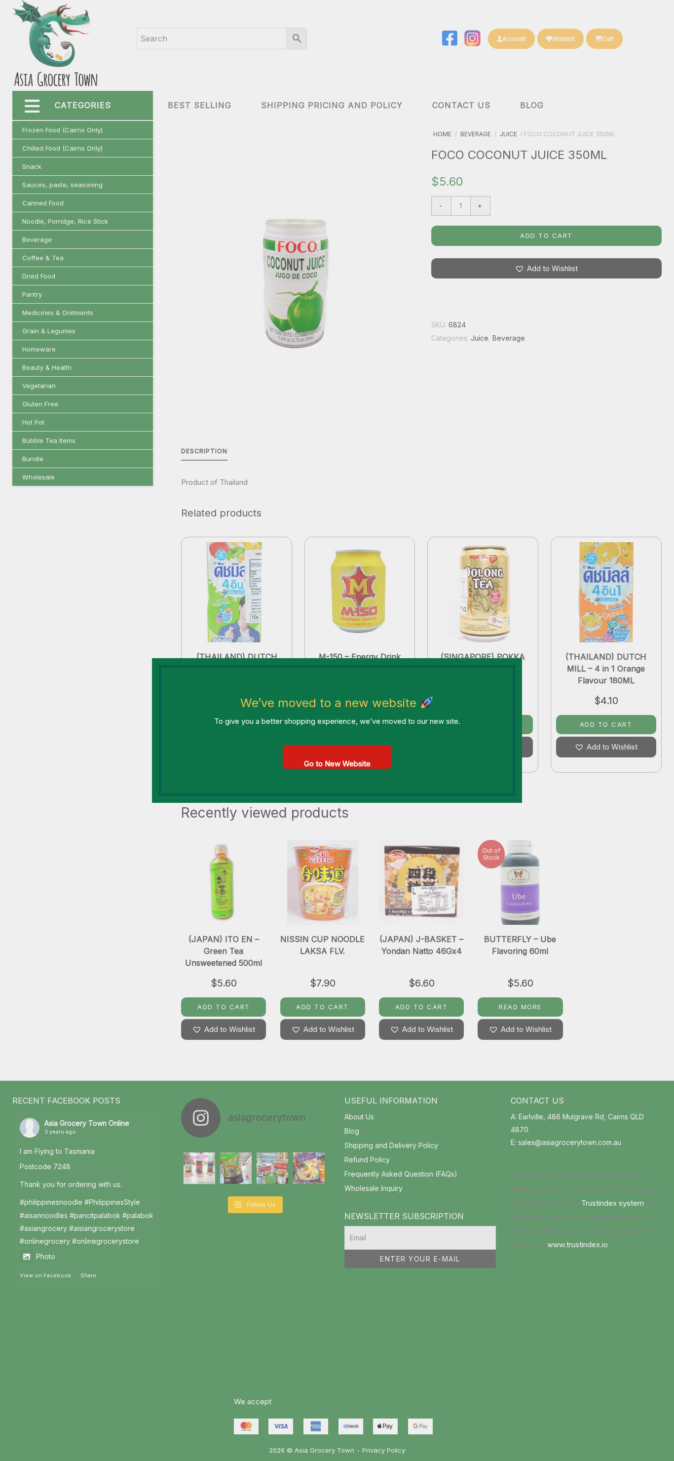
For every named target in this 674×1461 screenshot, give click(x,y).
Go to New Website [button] (337, 763)
